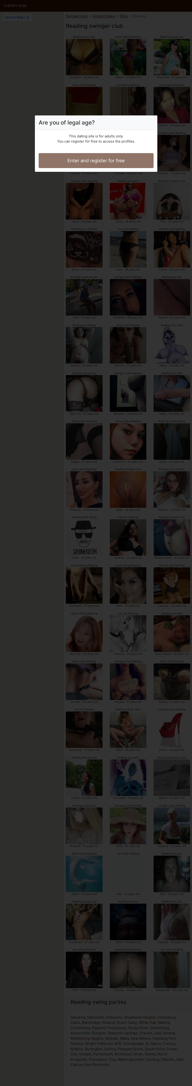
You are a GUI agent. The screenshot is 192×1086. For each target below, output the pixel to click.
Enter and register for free (96, 160)
